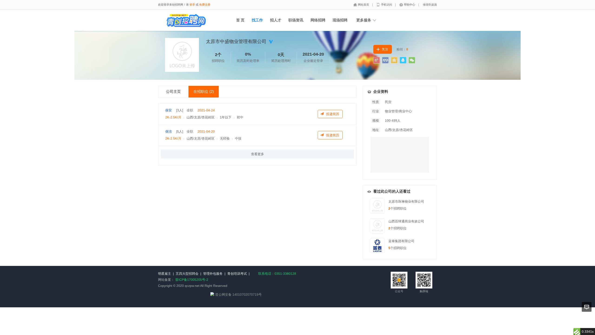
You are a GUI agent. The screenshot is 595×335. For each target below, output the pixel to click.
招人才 (275, 20)
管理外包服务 (213, 273)
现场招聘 (340, 20)
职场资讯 (295, 20)
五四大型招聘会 (187, 273)
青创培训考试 (237, 273)
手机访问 (387, 4)
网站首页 (364, 4)
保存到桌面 (430, 4)
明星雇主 (164, 273)
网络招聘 (318, 20)
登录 (192, 4)
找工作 (257, 20)
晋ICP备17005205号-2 (191, 279)
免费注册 (204, 4)
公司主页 (173, 92)
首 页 (240, 20)
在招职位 (203, 92)
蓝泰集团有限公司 (401, 241)
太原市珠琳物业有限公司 (406, 201)
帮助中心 (410, 4)
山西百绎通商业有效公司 (406, 221)
